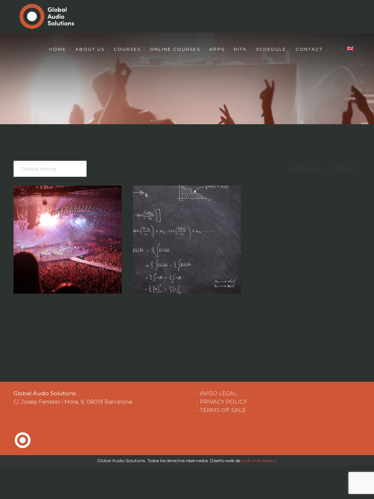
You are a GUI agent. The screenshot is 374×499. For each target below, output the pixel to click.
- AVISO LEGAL (216, 393)
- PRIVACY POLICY (221, 401)
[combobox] (50, 169)
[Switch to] (350, 49)
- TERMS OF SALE (221, 410)
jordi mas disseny (259, 460)
